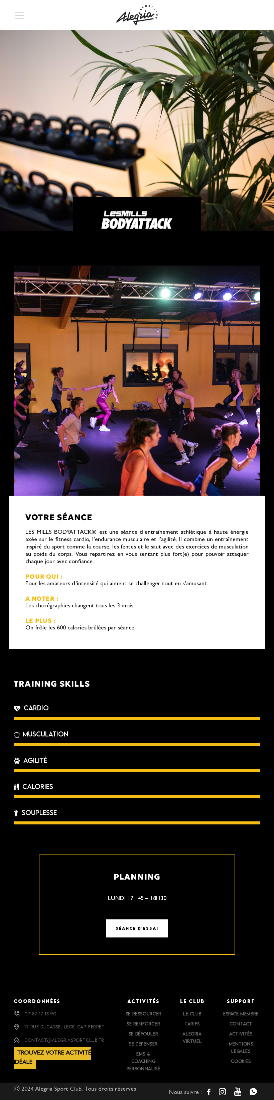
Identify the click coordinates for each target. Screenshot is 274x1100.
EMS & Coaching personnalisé (143, 1061)
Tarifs (192, 1023)
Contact (241, 1023)
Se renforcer (143, 1023)
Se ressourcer (143, 1013)
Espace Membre (241, 1013)
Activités (240, 1033)
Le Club (192, 1013)
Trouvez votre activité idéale (52, 1058)
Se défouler (143, 1033)
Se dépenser (143, 1043)
